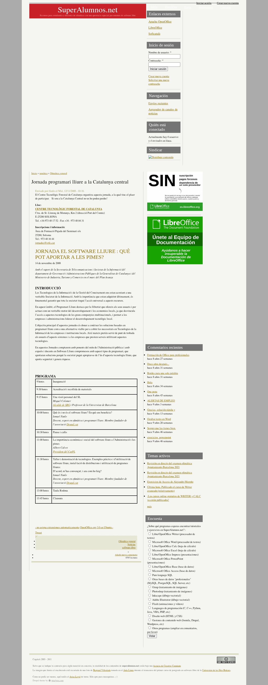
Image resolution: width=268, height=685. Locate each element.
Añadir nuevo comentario (126, 554)
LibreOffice (155, 28)
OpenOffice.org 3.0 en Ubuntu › (96, 527)
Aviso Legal (75, 676)
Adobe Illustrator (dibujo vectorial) (171, 600)
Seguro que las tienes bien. (161, 428)
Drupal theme (39, 680)
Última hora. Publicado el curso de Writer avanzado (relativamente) (169, 489)
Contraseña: (155, 60)
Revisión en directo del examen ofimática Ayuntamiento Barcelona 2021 (169, 465)
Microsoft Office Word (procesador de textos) (176, 542)
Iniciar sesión (203, 3)
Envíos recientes (158, 103)
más (149, 506)
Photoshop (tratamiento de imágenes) (172, 591)
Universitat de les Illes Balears (216, 670)
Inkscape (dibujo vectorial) (166, 595)
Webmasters (206, 7)
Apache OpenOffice (159, 21)
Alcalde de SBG (61, 405)
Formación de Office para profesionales (168, 355)
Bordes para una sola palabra (162, 373)
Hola (149, 382)
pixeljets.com (57, 680)
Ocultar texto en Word (159, 419)
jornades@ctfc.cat (45, 243)
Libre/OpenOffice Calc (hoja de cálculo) (174, 546)
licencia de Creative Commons (167, 665)
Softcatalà (154, 34)
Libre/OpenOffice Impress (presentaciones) (175, 554)
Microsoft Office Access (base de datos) (173, 571)
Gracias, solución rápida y (161, 410)
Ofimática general (58, 173)
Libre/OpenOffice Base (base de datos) (173, 566)
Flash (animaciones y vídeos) (167, 604)
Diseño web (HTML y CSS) (167, 616)
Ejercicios (171, 7)
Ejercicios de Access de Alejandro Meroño (170, 482)
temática (44, 173)
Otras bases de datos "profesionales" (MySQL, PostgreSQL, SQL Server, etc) (169, 581)
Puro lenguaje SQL (162, 575)
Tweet (38, 532)
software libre (128, 547)
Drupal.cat (72, 424)
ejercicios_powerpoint (159, 437)
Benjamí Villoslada (102, 670)
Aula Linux (128, 670)
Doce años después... (158, 364)
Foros (187, 7)
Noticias (131, 544)
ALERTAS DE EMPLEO (161, 400)
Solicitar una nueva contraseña (158, 82)
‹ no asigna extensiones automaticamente (57, 527)
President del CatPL (64, 451)
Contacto (225, 7)
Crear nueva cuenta (228, 3)
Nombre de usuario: (159, 52)
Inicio (154, 7)
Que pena (152, 391)
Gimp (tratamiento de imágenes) (169, 587)
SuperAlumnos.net (88, 9)
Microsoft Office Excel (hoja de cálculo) (174, 550)
